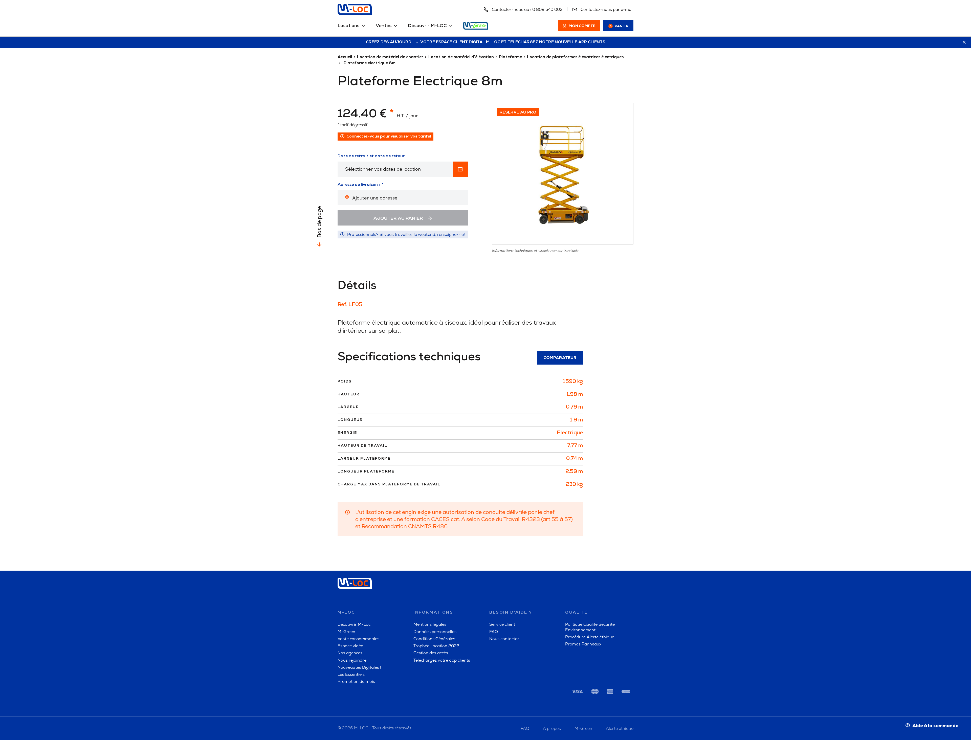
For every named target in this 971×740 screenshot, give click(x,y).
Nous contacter (504, 638)
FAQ (493, 631)
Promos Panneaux (583, 644)
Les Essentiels (351, 674)
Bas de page (319, 222)
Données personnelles (434, 631)
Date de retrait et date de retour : (372, 156)
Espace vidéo (350, 645)
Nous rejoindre (352, 660)
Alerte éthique (619, 728)
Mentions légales (429, 624)
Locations (348, 26)
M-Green (346, 631)
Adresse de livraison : (359, 185)
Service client (502, 624)
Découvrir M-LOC (427, 26)
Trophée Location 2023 (436, 645)
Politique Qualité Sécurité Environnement (590, 627)
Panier (619, 26)
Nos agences (350, 653)
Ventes (383, 26)
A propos (552, 728)
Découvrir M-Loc (354, 624)
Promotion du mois (356, 681)
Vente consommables (358, 638)
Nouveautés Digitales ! (359, 667)
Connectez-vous (362, 136)
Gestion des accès (430, 653)
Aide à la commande (935, 726)
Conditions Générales (434, 638)
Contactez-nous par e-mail (606, 9)
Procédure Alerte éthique (589, 637)
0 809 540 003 (547, 9)
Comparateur (560, 358)
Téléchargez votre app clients (441, 660)
